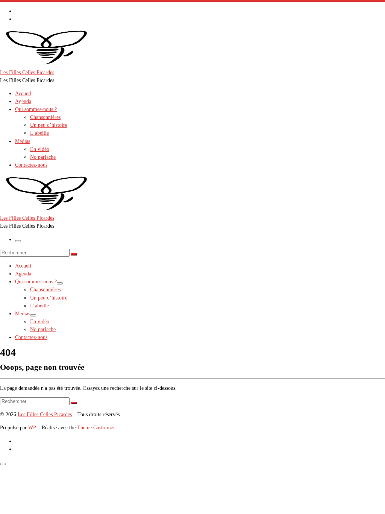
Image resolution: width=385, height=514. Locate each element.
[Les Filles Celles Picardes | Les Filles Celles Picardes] (47, 64)
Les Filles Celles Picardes (45, 414)
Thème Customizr (96, 427)
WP (32, 427)
